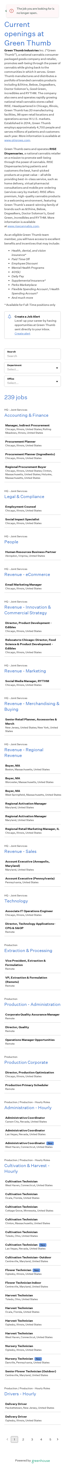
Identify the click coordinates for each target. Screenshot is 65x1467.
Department (14, 365)
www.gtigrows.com (17, 140)
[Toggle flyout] (57, 368)
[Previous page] (7, 1439)
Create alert (22, 333)
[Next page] (57, 1439)
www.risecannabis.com (23, 226)
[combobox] (7, 369)
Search (11, 351)
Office (10, 378)
